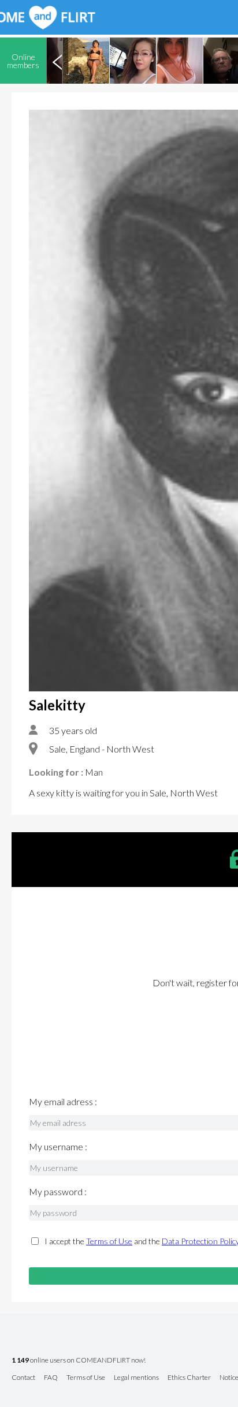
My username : (58, 1146)
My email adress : (63, 1101)
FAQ (51, 1378)
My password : (58, 1191)
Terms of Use (109, 1241)
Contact (23, 1378)
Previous (57, 61)
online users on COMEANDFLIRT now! (79, 1360)
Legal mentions (136, 1378)
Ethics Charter (189, 1378)
